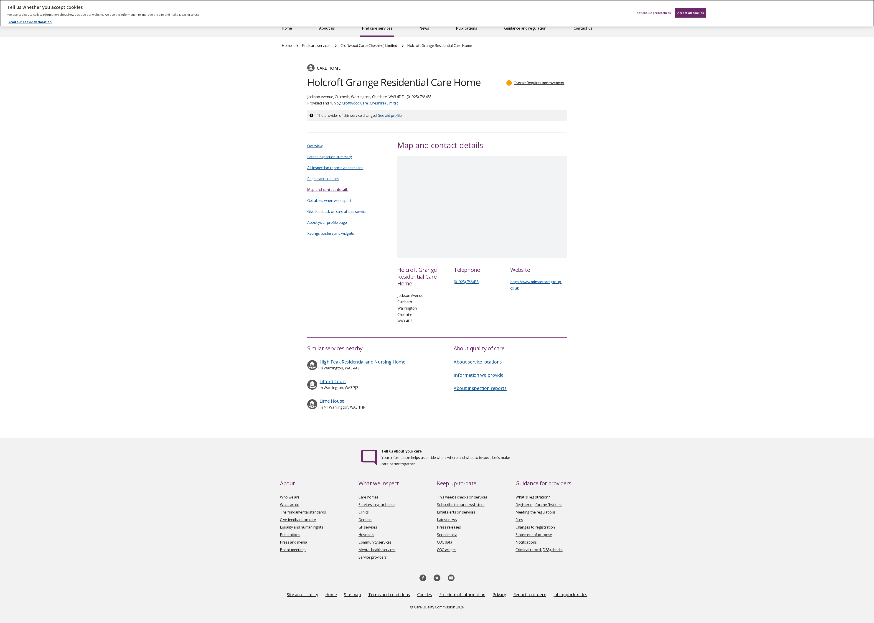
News (424, 28)
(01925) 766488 (466, 281)
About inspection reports (480, 388)
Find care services (377, 28)
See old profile (390, 115)
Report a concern (529, 594)
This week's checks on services (462, 497)
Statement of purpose (534, 534)
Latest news (447, 519)
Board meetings (293, 549)
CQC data (444, 542)
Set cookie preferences (654, 13)
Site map (352, 594)
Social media (447, 534)
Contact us (583, 28)
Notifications (526, 542)
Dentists (365, 519)
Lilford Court (333, 381)
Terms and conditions (389, 594)
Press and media (293, 542)
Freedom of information (462, 594)
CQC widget (446, 549)
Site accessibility (302, 594)
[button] (535, 82)
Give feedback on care (298, 519)
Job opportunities (570, 594)
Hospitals (366, 534)
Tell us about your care (401, 451)
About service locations (478, 362)
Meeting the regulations (536, 512)
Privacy (499, 594)
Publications (466, 28)
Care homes (368, 497)
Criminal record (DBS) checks (539, 549)
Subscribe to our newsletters (461, 504)
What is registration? (533, 497)
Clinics (363, 512)
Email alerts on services (456, 512)
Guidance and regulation (525, 28)
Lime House (332, 401)
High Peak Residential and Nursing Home (362, 362)
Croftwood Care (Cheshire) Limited (368, 45)
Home (287, 28)
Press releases (449, 527)
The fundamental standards (303, 512)
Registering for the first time (539, 504)
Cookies (424, 594)
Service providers (372, 557)
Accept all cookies (690, 13)
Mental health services (376, 549)
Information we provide (478, 375)
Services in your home (376, 504)
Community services (374, 542)
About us (327, 28)
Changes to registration (535, 527)
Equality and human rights (301, 527)
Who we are (290, 497)
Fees (519, 519)
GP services (367, 527)
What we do (289, 504)
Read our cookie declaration (30, 22)
